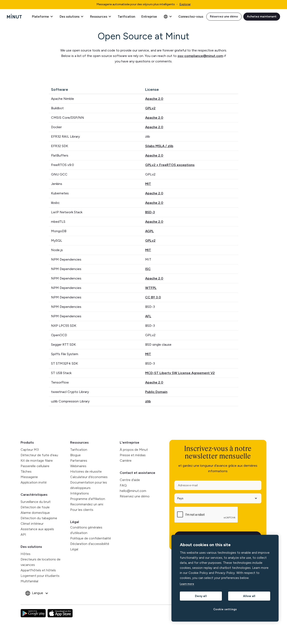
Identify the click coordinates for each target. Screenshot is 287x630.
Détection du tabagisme (39, 518)
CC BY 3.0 (153, 297)
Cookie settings (225, 609)
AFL (148, 316)
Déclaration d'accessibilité (89, 544)
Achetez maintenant (261, 16)
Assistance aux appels (37, 529)
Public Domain (156, 392)
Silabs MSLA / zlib (159, 146)
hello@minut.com (133, 491)
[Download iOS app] (60, 613)
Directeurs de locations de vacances (41, 562)
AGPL (149, 231)
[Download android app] (33, 613)
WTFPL (151, 288)
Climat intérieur (32, 524)
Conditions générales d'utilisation (86, 530)
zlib (148, 401)
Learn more (187, 583)
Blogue (75, 455)
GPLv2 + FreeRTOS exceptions (170, 165)
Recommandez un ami (86, 504)
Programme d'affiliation (87, 499)
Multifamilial (29, 581)
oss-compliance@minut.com (200, 56)
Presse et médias (133, 455)
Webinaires (78, 466)
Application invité (34, 482)
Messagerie (29, 477)
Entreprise (149, 16)
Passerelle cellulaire (35, 466)
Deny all (201, 596)
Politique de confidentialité (90, 538)
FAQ (123, 485)
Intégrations (79, 493)
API (23, 534)
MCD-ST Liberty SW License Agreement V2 (180, 373)
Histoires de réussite (86, 471)
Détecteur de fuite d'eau (39, 455)
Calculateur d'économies (89, 477)
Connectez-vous (190, 16)
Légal (74, 522)
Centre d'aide (130, 480)
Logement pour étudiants (40, 576)
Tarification (126, 16)
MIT (148, 184)
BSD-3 (150, 212)
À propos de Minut (134, 450)
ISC (148, 269)
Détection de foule (35, 507)
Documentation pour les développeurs (88, 485)
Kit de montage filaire (37, 461)
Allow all (249, 596)
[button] (42, 16)
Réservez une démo (224, 16)
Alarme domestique (35, 513)
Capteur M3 (30, 450)
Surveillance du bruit (36, 502)
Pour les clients (81, 510)
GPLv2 (150, 108)
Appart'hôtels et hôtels (38, 570)
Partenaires (78, 461)
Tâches (26, 471)
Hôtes (25, 554)
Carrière (126, 461)
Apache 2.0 (154, 99)
